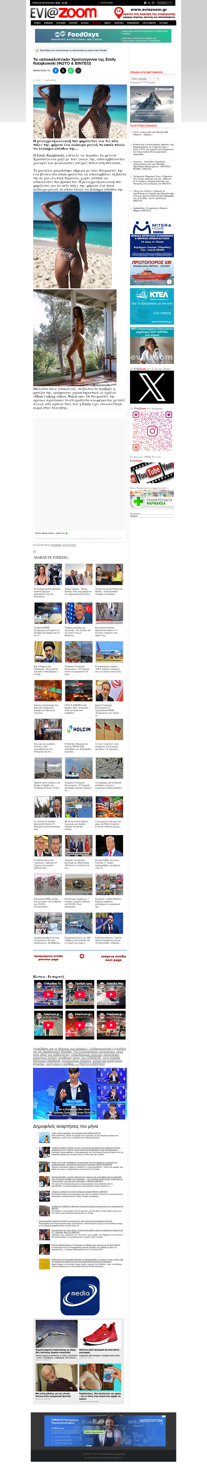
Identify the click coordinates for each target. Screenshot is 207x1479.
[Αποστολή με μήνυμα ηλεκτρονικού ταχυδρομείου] (34, 551)
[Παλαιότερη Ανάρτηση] (113, 962)
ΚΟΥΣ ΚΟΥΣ (69, 545)
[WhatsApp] (71, 71)
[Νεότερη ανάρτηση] (48, 962)
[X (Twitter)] (149, 3)
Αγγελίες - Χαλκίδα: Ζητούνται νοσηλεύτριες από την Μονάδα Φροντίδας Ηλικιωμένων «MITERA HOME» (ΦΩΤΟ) (152, 165)
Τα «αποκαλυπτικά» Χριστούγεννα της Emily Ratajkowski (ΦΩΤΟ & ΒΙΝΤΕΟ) (74, 61)
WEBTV (107, 23)
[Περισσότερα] (78, 71)
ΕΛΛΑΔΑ (85, 23)
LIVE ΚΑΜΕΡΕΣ (149, 23)
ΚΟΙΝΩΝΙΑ (48, 23)
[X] (63, 71)
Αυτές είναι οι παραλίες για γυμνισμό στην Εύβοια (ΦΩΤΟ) (76, 1133)
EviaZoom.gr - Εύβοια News (113, 1454)
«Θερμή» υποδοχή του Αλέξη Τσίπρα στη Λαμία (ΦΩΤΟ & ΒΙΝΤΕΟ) (80, 1192)
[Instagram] (153, 3)
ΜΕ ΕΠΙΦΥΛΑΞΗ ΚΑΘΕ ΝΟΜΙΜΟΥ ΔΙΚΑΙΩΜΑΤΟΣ (103, 1458)
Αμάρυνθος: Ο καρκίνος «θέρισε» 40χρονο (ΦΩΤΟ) (150, 209)
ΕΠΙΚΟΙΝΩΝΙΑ (133, 23)
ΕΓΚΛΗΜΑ (61, 23)
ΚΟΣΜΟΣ (56, 545)
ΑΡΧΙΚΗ (37, 23)
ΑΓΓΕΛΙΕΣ (163, 23)
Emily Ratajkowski (85, 538)
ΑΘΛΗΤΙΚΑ (119, 23)
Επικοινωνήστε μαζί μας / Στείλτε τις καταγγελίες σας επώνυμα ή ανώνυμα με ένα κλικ (75, 1221)
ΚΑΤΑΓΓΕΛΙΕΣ (106, 3)
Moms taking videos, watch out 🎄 (51, 533)
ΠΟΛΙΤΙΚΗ (73, 23)
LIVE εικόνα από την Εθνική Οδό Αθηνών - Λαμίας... (150, 133)
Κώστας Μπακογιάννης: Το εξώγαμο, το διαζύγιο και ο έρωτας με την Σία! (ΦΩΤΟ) (86, 1245)
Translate (151, 82)
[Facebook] (145, 3)
